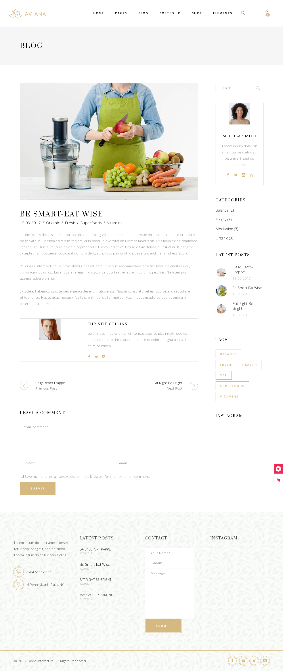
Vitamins (114, 222)
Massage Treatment (96, 595)
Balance (222, 210)
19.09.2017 (30, 222)
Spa (223, 375)
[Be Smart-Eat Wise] (50, 340)
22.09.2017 (86, 598)
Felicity (221, 219)
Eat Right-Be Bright (243, 306)
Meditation (224, 228)
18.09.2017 (242, 278)
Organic (53, 222)
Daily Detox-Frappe (243, 269)
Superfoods (91, 222)
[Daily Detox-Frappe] (221, 272)
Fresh (70, 222)
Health (249, 365)
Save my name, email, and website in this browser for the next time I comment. (87, 476)
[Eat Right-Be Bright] (221, 309)
